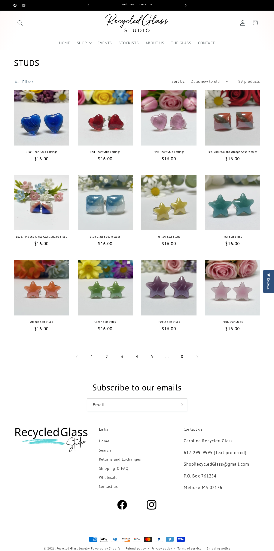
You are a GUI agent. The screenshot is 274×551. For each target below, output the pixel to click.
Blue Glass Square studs (105, 237)
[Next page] (197, 356)
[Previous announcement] (88, 5)
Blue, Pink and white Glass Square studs (41, 237)
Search (105, 450)
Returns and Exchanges (120, 459)
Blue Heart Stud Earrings (41, 152)
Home (104, 440)
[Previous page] (77, 356)
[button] (20, 23)
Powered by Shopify (105, 548)
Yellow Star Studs (169, 237)
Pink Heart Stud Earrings (168, 152)
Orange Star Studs (41, 322)
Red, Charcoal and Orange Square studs (233, 152)
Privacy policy (162, 548)
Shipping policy (218, 548)
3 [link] (122, 356)
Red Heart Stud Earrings (105, 152)
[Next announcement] (186, 5)
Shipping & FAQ (113, 468)
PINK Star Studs (232, 322)
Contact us (108, 486)
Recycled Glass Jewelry (73, 548)
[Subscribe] (181, 404)
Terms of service (189, 548)
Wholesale (108, 477)
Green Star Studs (105, 322)
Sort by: (178, 81)
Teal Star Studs (232, 237)
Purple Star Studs (169, 322)
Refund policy (136, 548)
